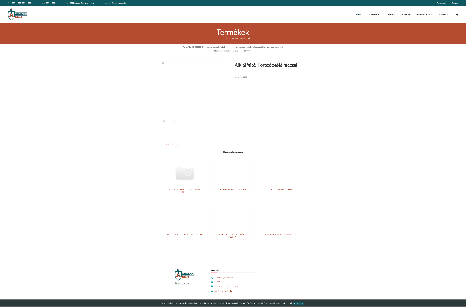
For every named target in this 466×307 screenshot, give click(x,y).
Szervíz (406, 15)
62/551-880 (26, 3)
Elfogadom (298, 303)
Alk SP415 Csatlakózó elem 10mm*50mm (281, 234)
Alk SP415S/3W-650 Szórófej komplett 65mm (184, 234)
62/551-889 (50, 3)
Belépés (455, 3)
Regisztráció (441, 3)
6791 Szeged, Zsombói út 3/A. (82, 3)
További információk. (284, 303)
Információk (423, 15)
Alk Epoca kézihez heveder (281, 189)
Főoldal (358, 15)
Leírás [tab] (169, 144)
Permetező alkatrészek (241, 38)
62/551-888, (16, 3)
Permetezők (222, 38)
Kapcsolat (444, 15)
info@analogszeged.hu (117, 3)
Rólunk (391, 15)
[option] (196, 86)
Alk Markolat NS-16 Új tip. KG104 (233, 189)
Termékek (374, 15)
